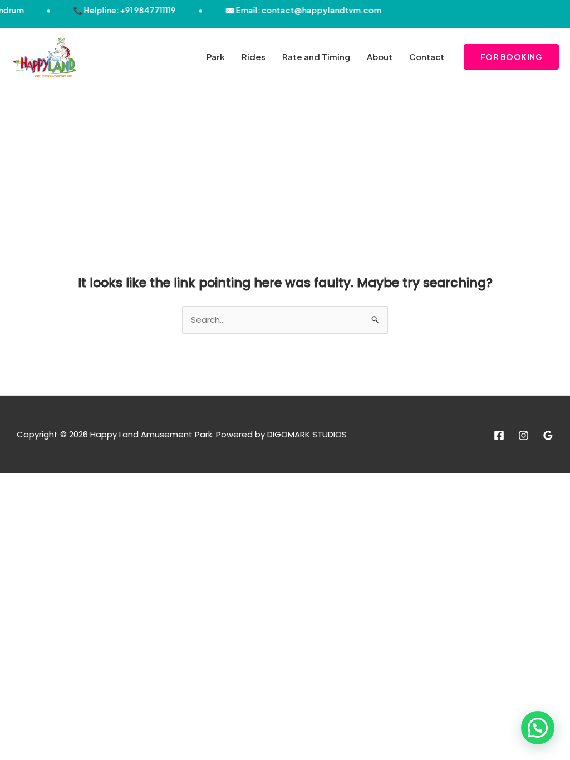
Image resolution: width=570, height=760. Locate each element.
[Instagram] (523, 435)
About (379, 56)
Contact (426, 56)
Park (216, 56)
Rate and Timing (316, 56)
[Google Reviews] (548, 435)
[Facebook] (499, 435)
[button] (511, 57)
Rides (254, 56)
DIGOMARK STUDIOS (307, 434)
